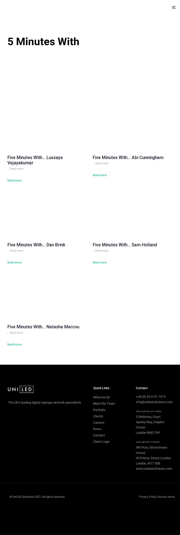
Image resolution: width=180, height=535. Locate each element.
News (97, 429)
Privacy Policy (148, 496)
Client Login (101, 441)
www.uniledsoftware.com (154, 468)
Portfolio (99, 410)
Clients (98, 416)
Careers (98, 422)
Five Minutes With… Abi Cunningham (128, 157)
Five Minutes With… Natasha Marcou (43, 326)
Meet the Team (104, 403)
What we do (101, 397)
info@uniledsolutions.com (154, 402)
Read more (16, 168)
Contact (99, 435)
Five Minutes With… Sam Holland (125, 244)
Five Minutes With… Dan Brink (36, 244)
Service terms (166, 496)
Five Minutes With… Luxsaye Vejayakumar (35, 160)
